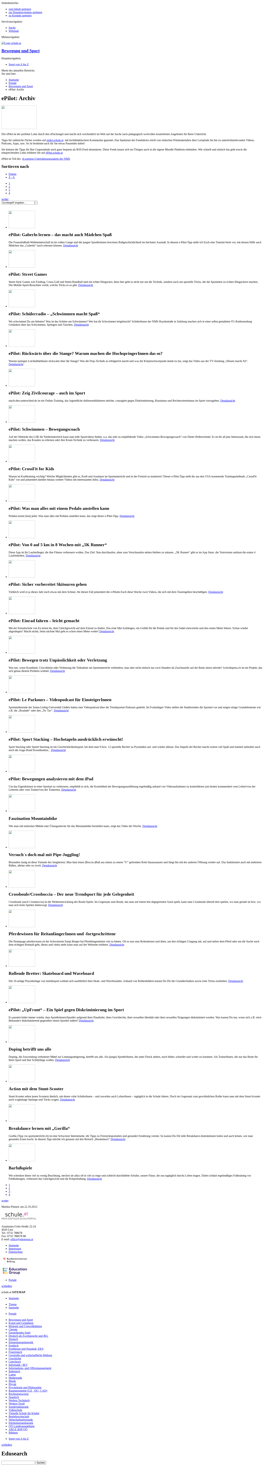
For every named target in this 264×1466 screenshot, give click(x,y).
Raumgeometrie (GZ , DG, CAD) (28, 1390)
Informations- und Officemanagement (30, 1368)
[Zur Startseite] (11, 43)
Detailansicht (70, 245)
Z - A (12, 177)
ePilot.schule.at (54, 152)
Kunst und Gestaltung (21, 1322)
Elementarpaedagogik (21, 1342)
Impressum (15, 1248)
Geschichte (15, 1358)
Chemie (13, 1329)
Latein (12, 1374)
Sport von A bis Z (19, 64)
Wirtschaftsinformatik (21, 1419)
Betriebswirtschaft (19, 1416)
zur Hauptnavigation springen (25, 12)
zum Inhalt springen (20, 9)
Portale (13, 83)
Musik (12, 1381)
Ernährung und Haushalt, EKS (26, 1348)
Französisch (15, 1352)
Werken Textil (17, 1403)
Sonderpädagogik (19, 1406)
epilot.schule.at (55, 140)
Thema (13, 1304)
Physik (12, 1384)
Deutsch (13, 1339)
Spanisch (14, 1397)
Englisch (13, 1345)
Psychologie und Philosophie (25, 1387)
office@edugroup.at (21, 1239)
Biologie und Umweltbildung (25, 1326)
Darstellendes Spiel (19, 1332)
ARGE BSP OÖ (18, 1429)
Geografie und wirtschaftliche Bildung (30, 1355)
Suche (12, 27)
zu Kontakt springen (20, 15)
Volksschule (15, 1410)
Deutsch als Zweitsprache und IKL (28, 1335)
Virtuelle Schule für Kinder (24, 1413)
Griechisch (15, 1361)
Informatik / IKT (18, 1364)
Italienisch (14, 1371)
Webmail (14, 30)
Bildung (13, 1432)
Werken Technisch (19, 1400)
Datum (12, 174)
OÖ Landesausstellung (21, 1426)
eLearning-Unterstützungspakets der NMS (46, 158)
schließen (6, 1286)
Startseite (14, 79)
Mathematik (15, 1377)
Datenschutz (16, 1251)
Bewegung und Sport (20, 50)
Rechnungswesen (19, 1393)
